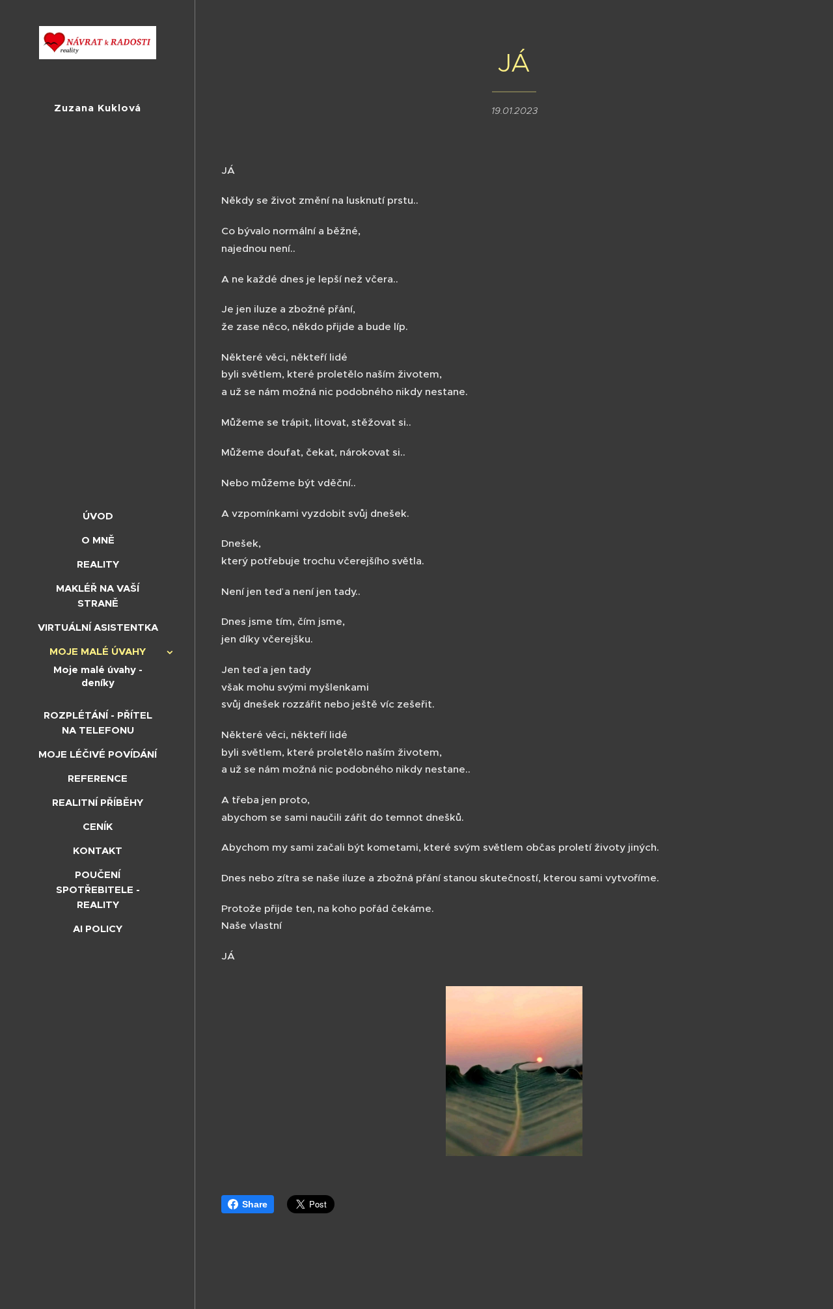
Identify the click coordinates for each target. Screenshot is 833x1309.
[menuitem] (97, 515)
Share (254, 1204)
